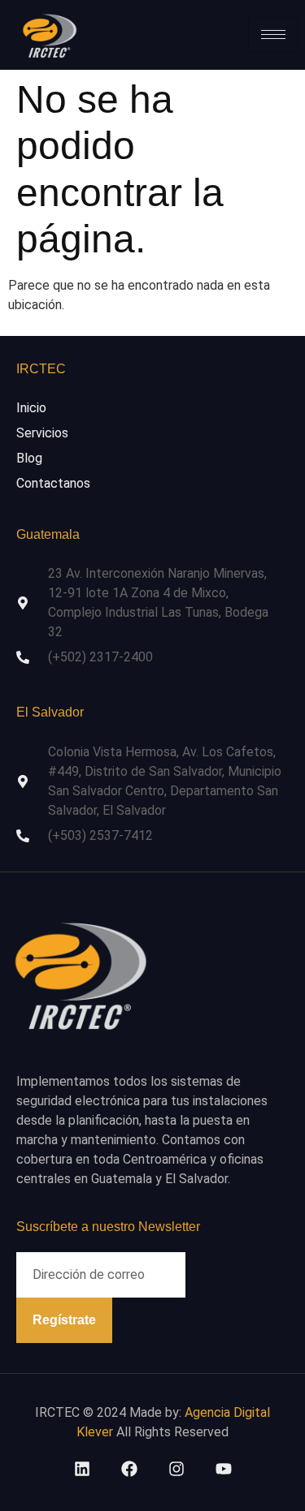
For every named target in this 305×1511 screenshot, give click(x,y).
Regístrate (64, 1320)
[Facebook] (129, 1469)
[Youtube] (224, 1469)
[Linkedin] (82, 1469)
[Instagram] (176, 1469)
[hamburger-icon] (273, 34)
